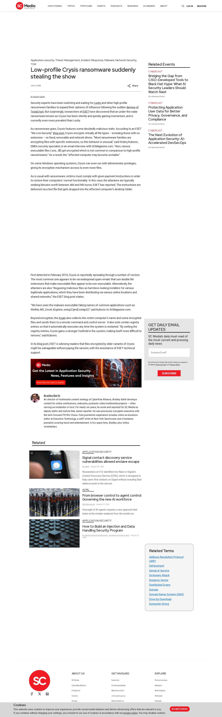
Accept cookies (180, 709)
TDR (33, 64)
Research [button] (132, 6)
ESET (86, 111)
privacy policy (130, 713)
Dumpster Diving (159, 603)
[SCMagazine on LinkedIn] (47, 694)
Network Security (125, 60)
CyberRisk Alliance (79, 685)
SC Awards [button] (149, 6)
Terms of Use (161, 365)
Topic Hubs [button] (86, 6)
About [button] (163, 6)
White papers (160, 690)
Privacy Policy (175, 365)
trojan (62, 318)
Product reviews (161, 680)
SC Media (75, 680)
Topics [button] (71, 6)
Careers (75, 696)
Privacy (74, 701)
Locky (98, 102)
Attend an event (117, 690)
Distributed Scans (160, 584)
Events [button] (101, 6)
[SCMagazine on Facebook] (32, 694)
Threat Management (67, 60)
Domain (153, 589)
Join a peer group (118, 696)
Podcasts (158, 701)
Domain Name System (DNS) (166, 594)
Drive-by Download (160, 599)
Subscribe (169, 373)
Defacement (156, 565)
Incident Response (92, 60)
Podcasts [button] (116, 6)
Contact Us (76, 690)
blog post (58, 133)
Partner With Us (117, 701)
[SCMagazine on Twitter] (39, 694)
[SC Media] (25, 5)
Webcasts (158, 696)
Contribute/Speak (118, 685)
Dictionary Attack (159, 575)
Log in (190, 6)
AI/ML (85, 489)
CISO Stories (55, 6)
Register (201, 6)
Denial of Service (159, 570)
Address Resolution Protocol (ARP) (166, 559)
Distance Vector (158, 580)
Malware (109, 60)
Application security (42, 60)
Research (158, 685)
